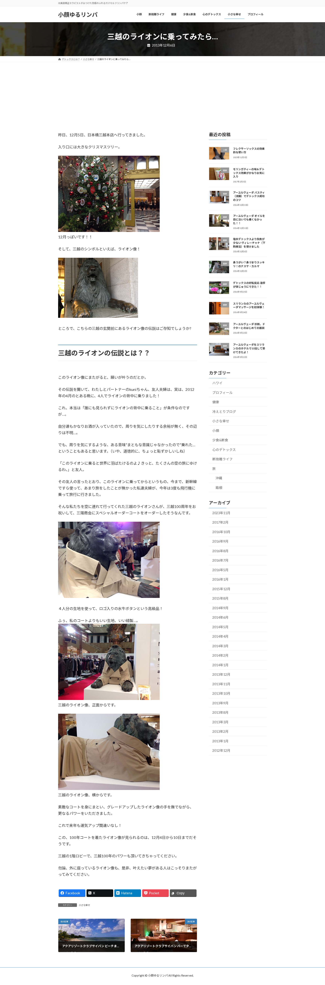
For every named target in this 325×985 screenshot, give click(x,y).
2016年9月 (220, 541)
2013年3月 (220, 722)
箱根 (219, 487)
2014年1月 (220, 665)
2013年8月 (220, 712)
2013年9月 (220, 703)
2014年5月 (220, 627)
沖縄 (219, 478)
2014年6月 (220, 617)
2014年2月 (220, 655)
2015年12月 (221, 589)
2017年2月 (220, 522)
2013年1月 (220, 741)
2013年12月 (221, 674)
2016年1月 (220, 579)
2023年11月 (221, 513)
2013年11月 (221, 684)
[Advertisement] (162, 90)
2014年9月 (220, 608)
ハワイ (217, 383)
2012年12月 (221, 750)
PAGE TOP (313, 951)
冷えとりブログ (224, 411)
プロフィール (222, 392)
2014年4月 (220, 636)
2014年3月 (220, 646)
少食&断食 (220, 440)
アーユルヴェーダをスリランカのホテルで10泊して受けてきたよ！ (249, 348)
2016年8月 (220, 551)
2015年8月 (220, 598)
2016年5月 (220, 570)
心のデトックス (224, 449)
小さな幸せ (84, 905)
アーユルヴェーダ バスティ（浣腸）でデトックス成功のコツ (249, 196)
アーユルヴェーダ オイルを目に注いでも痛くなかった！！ (249, 219)
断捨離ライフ (222, 459)
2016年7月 (220, 560)
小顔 (215, 430)
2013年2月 (220, 731)
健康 (215, 402)
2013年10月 (221, 693)
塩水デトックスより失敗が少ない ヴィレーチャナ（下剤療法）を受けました (249, 242)
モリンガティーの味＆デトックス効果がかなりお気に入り (249, 173)
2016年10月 (221, 532)
